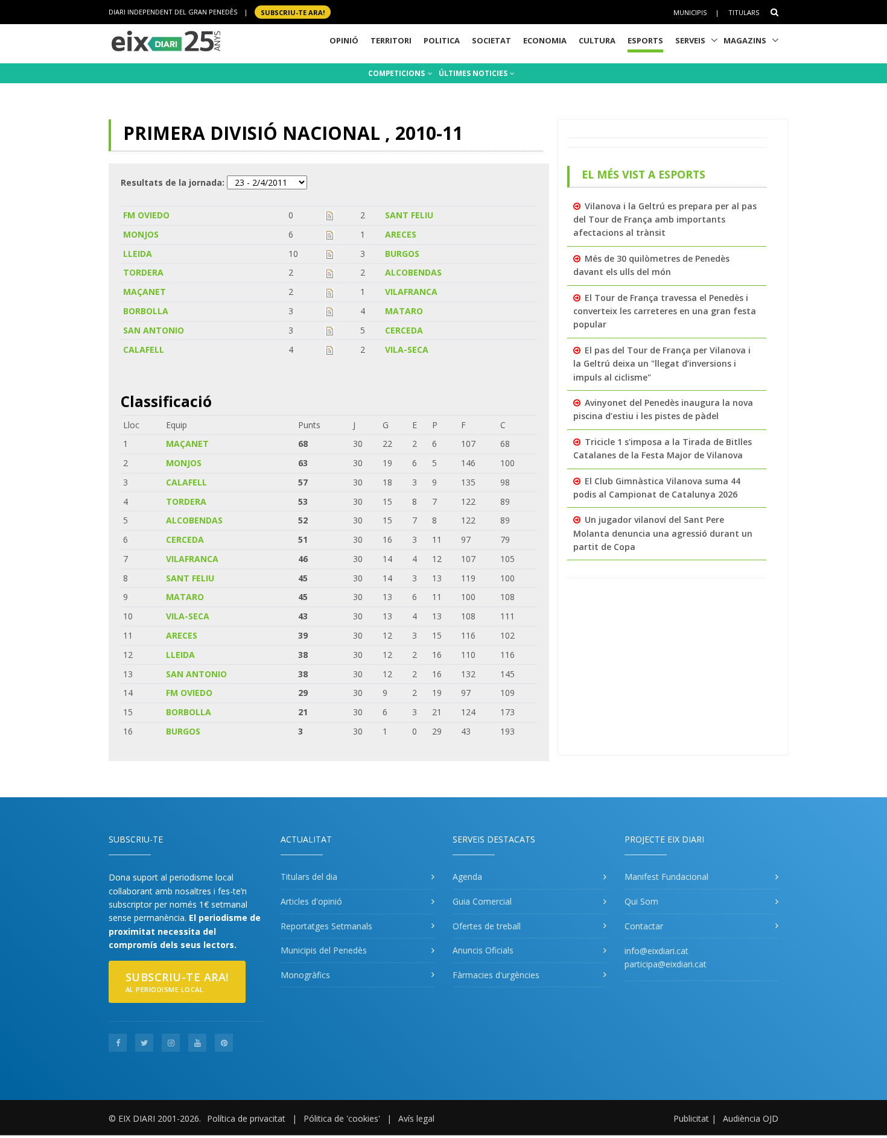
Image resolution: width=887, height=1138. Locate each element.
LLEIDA (137, 253)
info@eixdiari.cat (656, 950)
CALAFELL (143, 349)
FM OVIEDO (146, 215)
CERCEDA (404, 330)
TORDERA (143, 272)
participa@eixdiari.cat (666, 964)
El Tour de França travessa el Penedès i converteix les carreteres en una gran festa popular (664, 311)
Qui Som (641, 901)
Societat (491, 40)
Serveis (690, 40)
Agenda (467, 876)
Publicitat (691, 1118)
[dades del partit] (329, 215)
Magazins (744, 40)
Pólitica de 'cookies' (342, 1118)
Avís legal (416, 1118)
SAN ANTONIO (153, 330)
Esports (645, 40)
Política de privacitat (246, 1118)
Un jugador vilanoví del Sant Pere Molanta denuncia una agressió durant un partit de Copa (662, 533)
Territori (391, 40)
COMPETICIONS (397, 73)
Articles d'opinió (311, 901)
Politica (442, 40)
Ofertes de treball (487, 926)
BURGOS (402, 253)
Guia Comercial (482, 901)
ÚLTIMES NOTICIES (474, 73)
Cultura (597, 40)
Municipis (690, 12)
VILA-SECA (406, 349)
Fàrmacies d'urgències (496, 975)
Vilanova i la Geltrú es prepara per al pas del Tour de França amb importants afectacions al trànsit (665, 219)
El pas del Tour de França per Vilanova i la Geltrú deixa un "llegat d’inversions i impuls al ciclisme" (662, 363)
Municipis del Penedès (324, 950)
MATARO (404, 311)
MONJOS (141, 234)
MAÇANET (144, 291)
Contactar (644, 926)
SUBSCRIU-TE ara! (293, 11)
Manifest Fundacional (666, 876)
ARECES (400, 234)
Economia (545, 40)
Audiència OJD (750, 1118)
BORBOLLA (145, 311)
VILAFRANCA (411, 291)
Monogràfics (305, 975)
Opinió (343, 40)
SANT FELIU (409, 215)
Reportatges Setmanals (326, 926)
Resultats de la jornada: (172, 182)
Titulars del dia (309, 876)
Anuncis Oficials (483, 950)
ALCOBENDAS (413, 272)
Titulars (743, 12)
